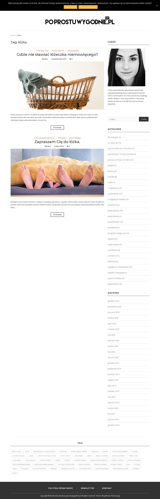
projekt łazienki (118, 460)
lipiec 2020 (112, 323)
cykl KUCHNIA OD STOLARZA (120, 148)
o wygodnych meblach (44, 138)
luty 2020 (111, 352)
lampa (31, 456)
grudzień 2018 (113, 425)
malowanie (79, 456)
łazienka (111, 177)
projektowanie (113, 222)
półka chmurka (84, 464)
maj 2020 (111, 335)
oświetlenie (112, 205)
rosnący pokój (116, 464)
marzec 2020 (113, 346)
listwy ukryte (65, 456)
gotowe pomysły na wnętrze (119, 160)
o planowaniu (113, 193)
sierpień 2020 (113, 318)
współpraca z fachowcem (118, 267)
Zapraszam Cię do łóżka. (57, 141)
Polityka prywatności (88, 7)
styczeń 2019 (113, 419)
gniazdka (94, 451)
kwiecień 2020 (113, 340)
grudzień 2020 (113, 301)
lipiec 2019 (112, 385)
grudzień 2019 (113, 363)
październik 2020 (114, 306)
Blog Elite (105, 496)
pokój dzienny (113, 216)
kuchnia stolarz (18, 456)
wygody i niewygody (116, 272)
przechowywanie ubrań (21, 464)
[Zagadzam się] (157, 5)
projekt (67, 460)
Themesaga (115, 496)
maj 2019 (111, 397)
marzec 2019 (113, 408)
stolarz (137, 464)
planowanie (16, 460)
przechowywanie (134, 460)
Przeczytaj (57, 127)
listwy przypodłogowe (47, 456)
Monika (45, 59)
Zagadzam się (70, 7)
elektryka (63, 451)
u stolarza (112, 256)
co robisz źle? (42, 51)
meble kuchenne (102, 456)
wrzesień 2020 (114, 312)
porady (57, 460)
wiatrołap (111, 261)
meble (110, 182)
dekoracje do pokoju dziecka (44, 451)
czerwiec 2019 (113, 391)
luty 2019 (111, 414)
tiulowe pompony (39, 469)
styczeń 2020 (113, 357)
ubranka (53, 469)
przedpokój (112, 227)
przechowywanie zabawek (44, 464)
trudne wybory (113, 244)
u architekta (112, 250)
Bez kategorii (113, 137)
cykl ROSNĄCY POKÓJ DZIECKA (120, 154)
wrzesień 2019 (114, 374)
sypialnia (62, 138)
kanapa (105, 451)
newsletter (87, 488)
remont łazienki (100, 464)
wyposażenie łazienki (120, 469)
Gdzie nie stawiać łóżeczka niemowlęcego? (57, 54)
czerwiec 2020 (113, 329)
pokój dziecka (58, 51)
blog (27, 451)
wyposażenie (73, 51)
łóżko (14, 473)
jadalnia (111, 165)
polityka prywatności (60, 488)
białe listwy (16, 451)
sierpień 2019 (113, 380)
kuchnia (111, 171)
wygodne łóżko (85, 469)
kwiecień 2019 (113, 402)
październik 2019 (114, 368)
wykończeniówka (115, 278)
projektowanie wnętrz (98, 460)
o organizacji (113, 188)
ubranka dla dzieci (68, 469)
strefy (14, 469)
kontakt (107, 488)
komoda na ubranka (120, 451)
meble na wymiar (118, 456)
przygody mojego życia (117, 233)
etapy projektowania (79, 451)
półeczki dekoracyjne (66, 464)
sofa (128, 464)
